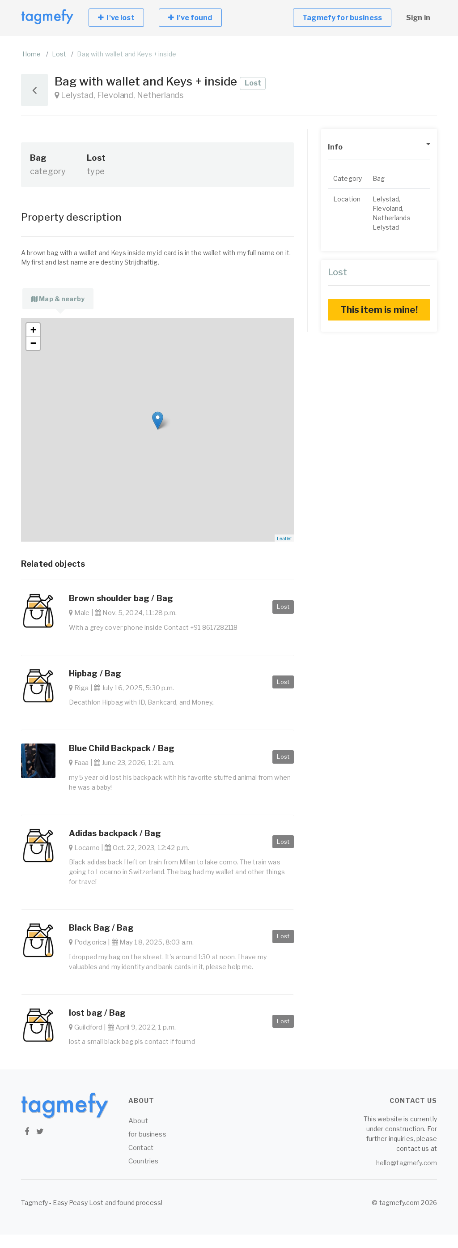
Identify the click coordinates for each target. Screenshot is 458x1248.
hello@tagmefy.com (406, 1163)
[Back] (34, 90)
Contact (140, 1148)
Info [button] (335, 147)
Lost (59, 54)
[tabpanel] (157, 430)
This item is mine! (379, 309)
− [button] (33, 343)
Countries (143, 1161)
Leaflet (284, 538)
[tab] (57, 298)
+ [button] (33, 329)
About (138, 1121)
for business (147, 1134)
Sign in (418, 17)
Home (31, 54)
